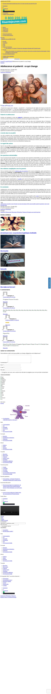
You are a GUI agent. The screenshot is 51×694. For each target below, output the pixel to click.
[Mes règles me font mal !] (12, 284)
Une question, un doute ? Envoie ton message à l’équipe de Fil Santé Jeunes (22, 48)
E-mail (2, 367)
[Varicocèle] (12, 266)
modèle (20, 179)
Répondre (5, 302)
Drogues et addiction (8, 461)
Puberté (10, 61)
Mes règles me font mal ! (7, 287)
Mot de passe (3, 524)
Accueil (4, 41)
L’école (4, 467)
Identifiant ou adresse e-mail (7, 523)
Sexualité (5, 427)
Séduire (5, 445)
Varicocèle (3, 269)
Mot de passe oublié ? (8, 531)
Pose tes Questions (7, 47)
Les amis (5, 470)
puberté (20, 117)
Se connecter (3, 527)
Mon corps (5, 455)
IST (4, 426)
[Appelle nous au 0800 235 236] (14, 25)
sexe (48, 204)
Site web (2, 370)
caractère (8, 204)
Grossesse (5, 428)
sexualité (2, 205)
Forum (4, 49)
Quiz (4, 44)
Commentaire (4, 362)
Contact (5, 585)
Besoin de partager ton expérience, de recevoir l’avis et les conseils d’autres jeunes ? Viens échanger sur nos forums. (12, 486)
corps (12, 204)
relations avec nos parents (21, 171)
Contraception (6, 424)
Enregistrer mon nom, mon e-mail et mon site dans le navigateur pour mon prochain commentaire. (25, 372)
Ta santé (6, 61)
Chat (4, 45)
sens (46, 204)
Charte (4, 582)
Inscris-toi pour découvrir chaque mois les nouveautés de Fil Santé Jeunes (12, 493)
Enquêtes (5, 42)
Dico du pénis (4, 251)
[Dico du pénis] (12, 248)
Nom (2, 365)
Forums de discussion (8, 35)
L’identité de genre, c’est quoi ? (10, 420)
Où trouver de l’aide (7, 431)
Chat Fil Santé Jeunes (49, 283)
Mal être (5, 436)
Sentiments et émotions (8, 437)
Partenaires (5, 578)
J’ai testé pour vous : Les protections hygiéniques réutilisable (18, 233)
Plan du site (5, 584)
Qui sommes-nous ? (7, 580)
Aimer (4, 446)
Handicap (5, 459)
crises (37, 196)
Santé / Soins (6, 458)
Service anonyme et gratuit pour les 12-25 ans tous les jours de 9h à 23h (20, 3)
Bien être (5, 454)
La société (5, 471)
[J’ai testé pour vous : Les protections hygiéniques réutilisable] (12, 230)
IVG (4, 430)
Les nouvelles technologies (9, 472)
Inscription (5, 530)
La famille (5, 468)
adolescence (3, 204)
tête (6, 205)
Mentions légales (7, 581)
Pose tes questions (7, 34)
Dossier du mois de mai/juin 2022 (21, 204)
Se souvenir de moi (6, 526)
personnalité (33, 204)
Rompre (5, 448)
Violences (5, 439)
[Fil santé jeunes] (7, 39)
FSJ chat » (2, 37)
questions (42, 204)
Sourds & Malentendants (9, 54)
